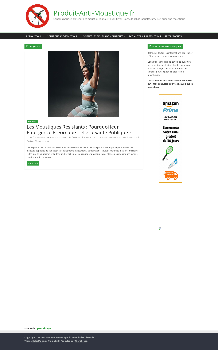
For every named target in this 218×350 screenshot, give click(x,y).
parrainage (44, 328)
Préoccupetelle (133, 137)
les (83, 137)
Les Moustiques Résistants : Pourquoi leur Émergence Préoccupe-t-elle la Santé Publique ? (79, 130)
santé (47, 141)
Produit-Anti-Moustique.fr (94, 12)
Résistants (39, 141)
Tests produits (173, 36)
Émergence (76, 137)
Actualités (32, 121)
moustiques (113, 137)
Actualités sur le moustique (145, 36)
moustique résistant (98, 137)
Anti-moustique (39, 137)
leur (87, 137)
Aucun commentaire (58, 137)
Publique (30, 141)
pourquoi (122, 137)
